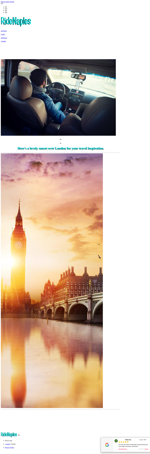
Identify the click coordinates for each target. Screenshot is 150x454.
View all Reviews (123, 449)
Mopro (146, 449)
